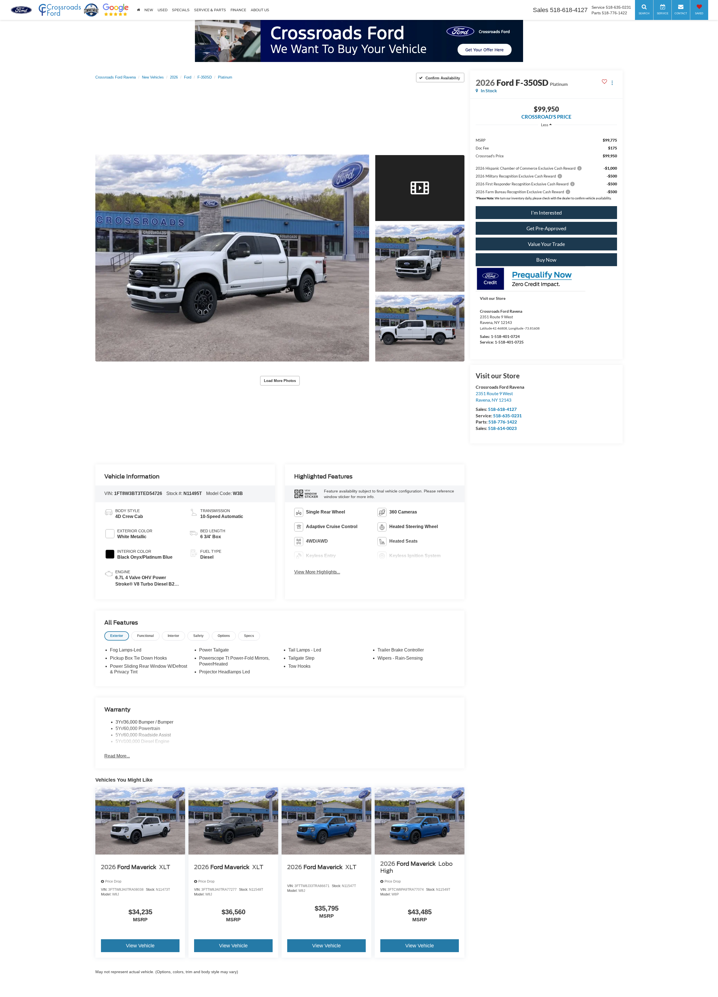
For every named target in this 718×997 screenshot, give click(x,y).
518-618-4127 (502, 409)
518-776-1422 (502, 421)
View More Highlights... (317, 572)
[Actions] (612, 83)
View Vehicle (140, 945)
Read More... (117, 756)
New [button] (148, 10)
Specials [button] (181, 10)
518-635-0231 (507, 415)
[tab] (116, 636)
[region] (546, 163)
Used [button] (162, 10)
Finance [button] (238, 10)
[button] (232, 258)
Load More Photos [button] (280, 381)
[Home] (138, 10)
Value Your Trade (546, 244)
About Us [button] (260, 10)
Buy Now (546, 260)
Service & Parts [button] (210, 10)
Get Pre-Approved (546, 228)
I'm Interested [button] (546, 212)
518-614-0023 (502, 428)
